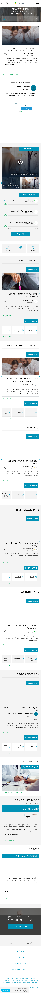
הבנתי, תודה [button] (6, 990)
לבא (1, 50)
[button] (7, 3)
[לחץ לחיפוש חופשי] (4, 18)
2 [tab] (20, 111)
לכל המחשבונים (8, 898)
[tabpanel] (20, 97)
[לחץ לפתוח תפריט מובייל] (37, 3)
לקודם (40, 50)
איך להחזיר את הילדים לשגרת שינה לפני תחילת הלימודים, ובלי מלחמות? (22, 49)
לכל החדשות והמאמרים (10, 74)
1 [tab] (21, 111)
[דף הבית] (20, 3)
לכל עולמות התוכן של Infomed (13, 793)
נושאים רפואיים (20, 963)
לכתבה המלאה (9, 65)
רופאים (20, 957)
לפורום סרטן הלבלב (11, 834)
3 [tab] (19, 111)
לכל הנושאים (7, 337)
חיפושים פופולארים (19, 969)
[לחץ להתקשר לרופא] (25, 104)
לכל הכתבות (7, 316)
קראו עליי (26, 108)
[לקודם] (40, 183)
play (5, 204)
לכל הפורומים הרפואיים (10, 840)
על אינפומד (19, 951)
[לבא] (1, 183)
